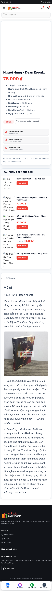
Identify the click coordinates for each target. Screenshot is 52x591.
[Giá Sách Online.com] (17, 8)
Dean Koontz (16, 162)
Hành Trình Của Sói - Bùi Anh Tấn (31, 179)
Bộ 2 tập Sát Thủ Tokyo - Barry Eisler (32, 253)
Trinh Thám (29, 158)
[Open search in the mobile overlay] (26, 15)
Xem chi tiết (22, 183)
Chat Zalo (10, 568)
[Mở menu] (4, 8)
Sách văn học (18, 158)
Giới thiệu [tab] (10, 278)
